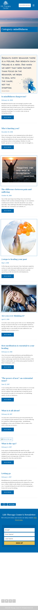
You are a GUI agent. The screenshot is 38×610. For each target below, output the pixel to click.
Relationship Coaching (9, 566)
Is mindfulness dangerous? (13, 96)
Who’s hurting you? (10, 128)
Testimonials (7, 573)
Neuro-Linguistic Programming (12, 560)
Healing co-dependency (10, 568)
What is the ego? (9, 443)
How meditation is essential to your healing (17, 347)
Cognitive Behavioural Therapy (12, 558)
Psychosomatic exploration (11, 570)
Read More (7, 117)
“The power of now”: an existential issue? (17, 379)
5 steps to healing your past (14, 259)
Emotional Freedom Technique (12, 572)
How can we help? (8, 556)
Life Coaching (7, 564)
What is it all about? (10, 410)
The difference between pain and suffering (16, 190)
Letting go (6, 473)
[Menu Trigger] (33, 5)
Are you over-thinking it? (13, 316)
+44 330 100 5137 (25, 5)
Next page (12, 504)
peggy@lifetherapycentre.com (12, 592)
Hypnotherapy (7, 562)
